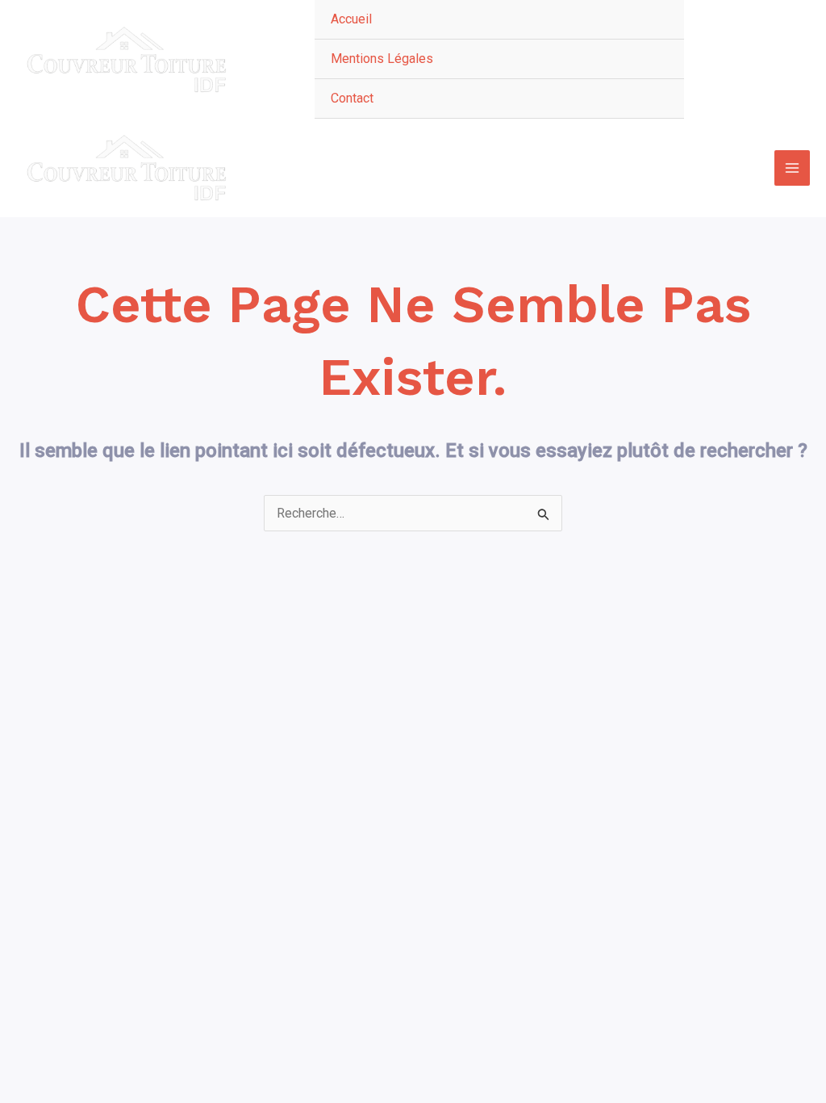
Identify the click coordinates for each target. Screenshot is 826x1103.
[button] (755, 60)
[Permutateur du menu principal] (792, 168)
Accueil (351, 19)
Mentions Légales (382, 58)
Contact (352, 98)
